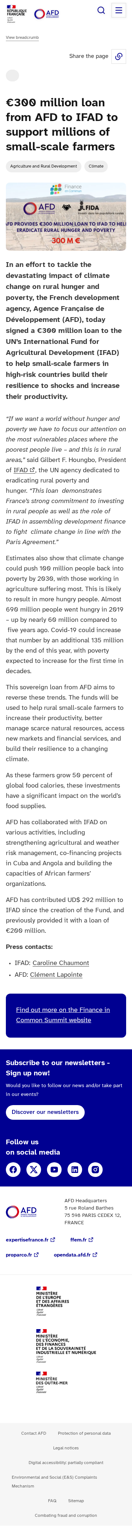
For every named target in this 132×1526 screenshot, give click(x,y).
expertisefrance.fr (27, 1240)
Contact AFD (33, 1433)
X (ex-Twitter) (33, 1169)
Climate (96, 166)
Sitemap (76, 1501)
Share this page (118, 56)
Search (101, 10)
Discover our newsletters (45, 1112)
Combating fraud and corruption (66, 1515)
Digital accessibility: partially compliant (66, 1462)
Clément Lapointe (56, 975)
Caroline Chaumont (61, 963)
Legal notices (66, 1448)
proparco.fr (19, 1255)
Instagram (95, 1169)
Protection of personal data (84, 1433)
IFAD (21, 470)
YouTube (54, 1169)
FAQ (52, 1501)
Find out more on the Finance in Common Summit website (63, 1015)
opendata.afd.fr (72, 1255)
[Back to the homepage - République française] (54, 14)
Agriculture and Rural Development (43, 166)
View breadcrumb (22, 37)
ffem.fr (78, 1240)
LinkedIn (74, 1169)
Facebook (13, 1169)
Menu (118, 10)
